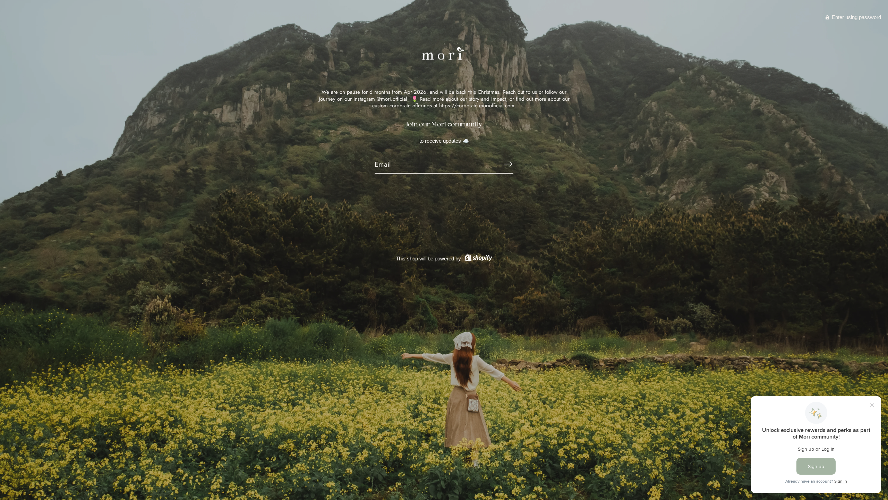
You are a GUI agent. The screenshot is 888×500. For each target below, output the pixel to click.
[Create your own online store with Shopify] (477, 258)
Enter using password (855, 17)
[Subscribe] (507, 164)
